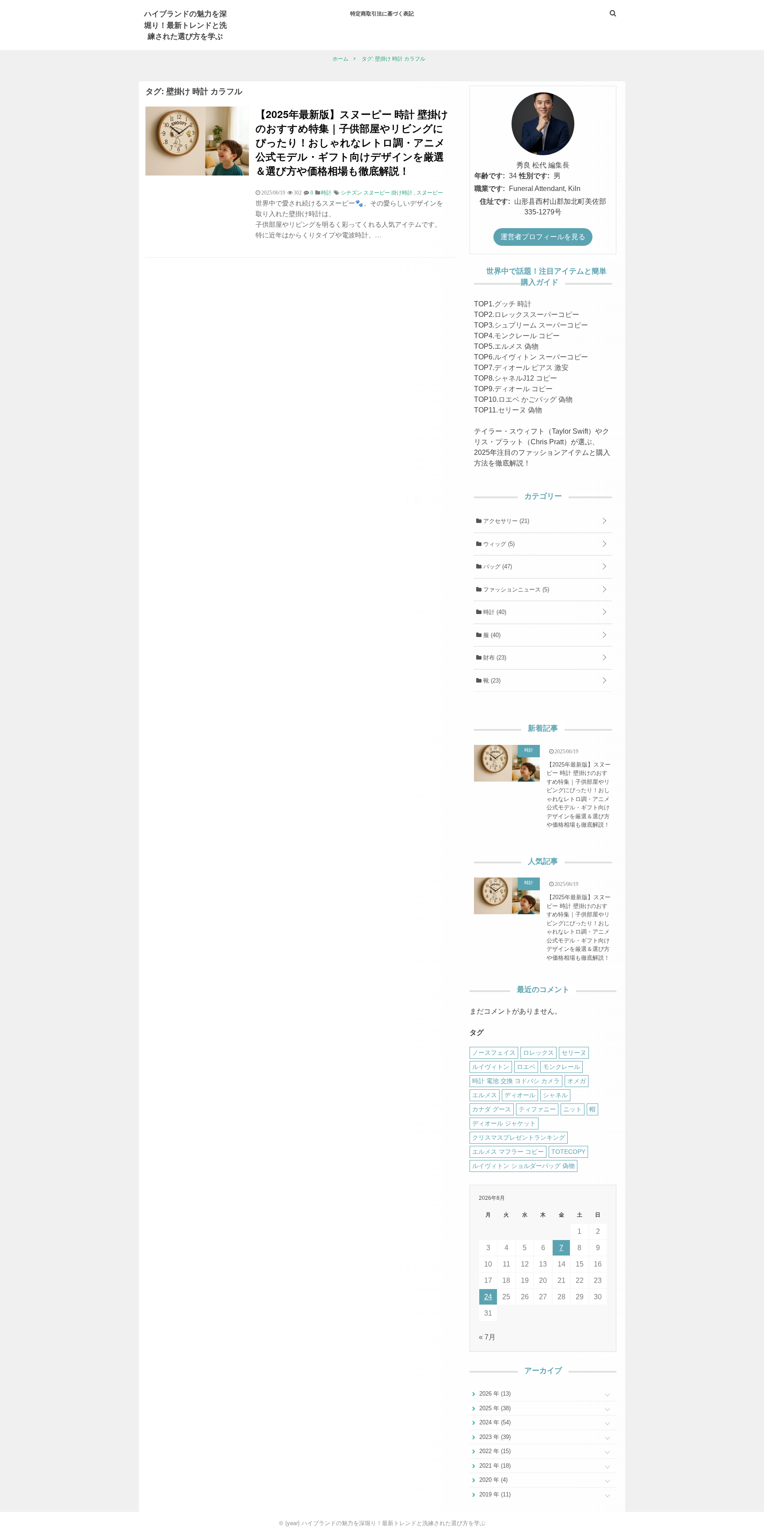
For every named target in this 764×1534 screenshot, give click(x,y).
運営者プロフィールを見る (542, 236)
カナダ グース (491, 1109)
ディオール (519, 1095)
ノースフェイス (494, 1052)
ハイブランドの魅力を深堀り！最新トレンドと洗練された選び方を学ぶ (185, 24)
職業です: (489, 188)
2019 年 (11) (494, 1494)
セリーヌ (574, 1052)
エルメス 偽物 (516, 346)
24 (488, 1297)
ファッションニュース (515, 589)
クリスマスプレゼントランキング (518, 1137)
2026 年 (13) (494, 1393)
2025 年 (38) (494, 1408)
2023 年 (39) (494, 1437)
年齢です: (489, 175)
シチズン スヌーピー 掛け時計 (377, 192)
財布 (493, 657)
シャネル (555, 1095)
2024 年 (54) (494, 1422)
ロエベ (526, 1066)
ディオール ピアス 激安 (531, 367)
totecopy (568, 1151)
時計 (493, 612)
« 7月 (487, 1337)
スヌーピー (429, 192)
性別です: (534, 175)
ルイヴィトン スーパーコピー (541, 357)
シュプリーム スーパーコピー (541, 325)
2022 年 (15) (494, 1451)
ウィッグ (498, 544)
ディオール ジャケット (504, 1123)
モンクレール (561, 1066)
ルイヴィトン (490, 1066)
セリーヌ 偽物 (520, 410)
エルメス (484, 1095)
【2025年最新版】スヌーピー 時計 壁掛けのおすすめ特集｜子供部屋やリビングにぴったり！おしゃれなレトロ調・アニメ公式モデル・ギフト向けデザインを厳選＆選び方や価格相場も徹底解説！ (352, 142)
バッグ (496, 566)
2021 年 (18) (494, 1465)
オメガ (576, 1080)
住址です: (495, 201)
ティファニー (537, 1109)
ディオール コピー (523, 389)
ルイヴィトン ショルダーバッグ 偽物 (523, 1165)
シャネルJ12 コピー (525, 378)
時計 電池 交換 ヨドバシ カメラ (516, 1080)
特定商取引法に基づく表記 (382, 13)
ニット (572, 1109)
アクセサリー (505, 521)
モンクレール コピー (527, 336)
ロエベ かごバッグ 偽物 (535, 399)
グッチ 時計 (512, 304)
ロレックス (538, 1052)
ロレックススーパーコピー (536, 314)
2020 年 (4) (493, 1480)
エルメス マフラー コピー (508, 1151)
